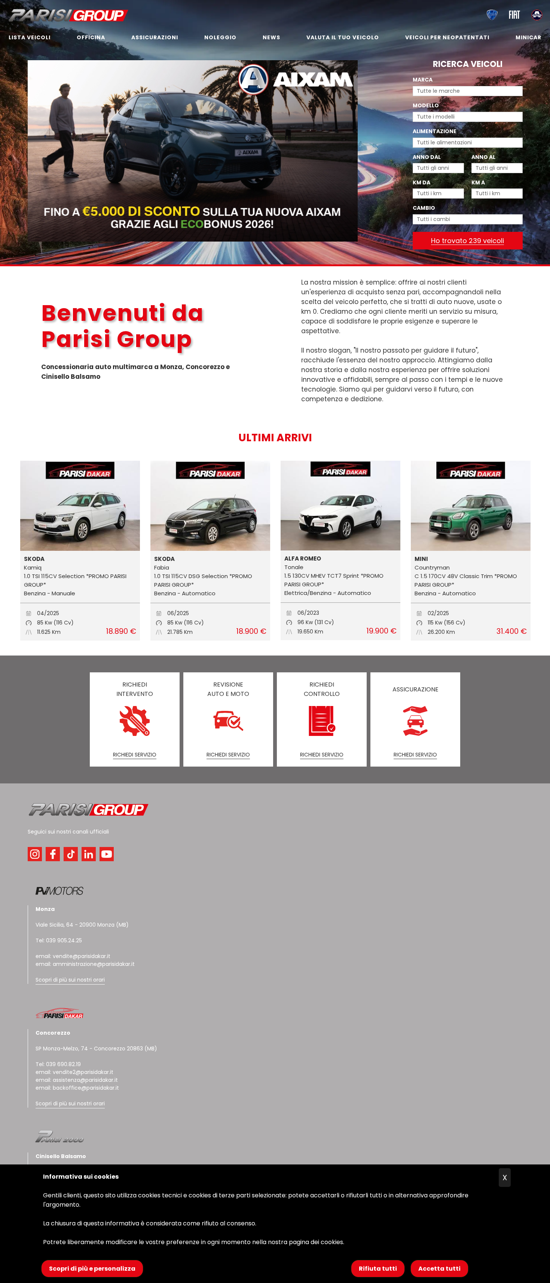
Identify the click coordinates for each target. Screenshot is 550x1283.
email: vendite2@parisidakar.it (74, 1072)
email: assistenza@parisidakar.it (77, 1080)
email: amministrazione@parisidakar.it (85, 964)
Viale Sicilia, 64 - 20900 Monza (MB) (82, 925)
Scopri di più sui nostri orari (70, 979)
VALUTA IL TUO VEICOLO (342, 37)
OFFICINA (91, 37)
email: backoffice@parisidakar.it (77, 1088)
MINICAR (528, 37)
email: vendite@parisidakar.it (73, 956)
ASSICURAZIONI (154, 37)
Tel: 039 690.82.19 (58, 1064)
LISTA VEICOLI (30, 37)
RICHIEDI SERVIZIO (134, 754)
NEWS (271, 37)
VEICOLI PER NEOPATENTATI (447, 37)
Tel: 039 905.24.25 (59, 940)
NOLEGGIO (220, 37)
